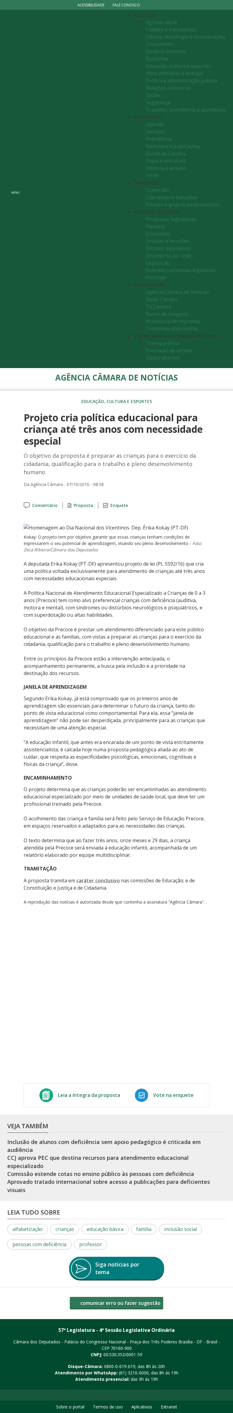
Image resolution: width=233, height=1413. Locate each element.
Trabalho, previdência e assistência (186, 109)
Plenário (155, 226)
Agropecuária (161, 22)
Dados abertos (163, 357)
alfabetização (27, 1229)
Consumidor (160, 44)
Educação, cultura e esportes (178, 66)
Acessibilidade (90, 4)
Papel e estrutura (166, 160)
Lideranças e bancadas (171, 197)
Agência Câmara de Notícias (177, 292)
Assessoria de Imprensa (173, 321)
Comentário (45, 505)
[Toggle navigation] (72, 188)
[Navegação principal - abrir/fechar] (15, 189)
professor (90, 1244)
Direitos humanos (166, 51)
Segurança (158, 102)
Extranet (169, 1407)
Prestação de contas (169, 350)
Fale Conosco (126, 4)
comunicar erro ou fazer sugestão (119, 1303)
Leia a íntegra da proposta (89, 1095)
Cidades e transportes (171, 29)
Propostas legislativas (171, 219)
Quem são (157, 190)
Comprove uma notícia (171, 328)
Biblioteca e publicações (173, 146)
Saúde (153, 95)
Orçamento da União (169, 255)
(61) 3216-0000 (134, 1373)
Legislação (158, 263)
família (143, 1229)
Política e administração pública (181, 80)
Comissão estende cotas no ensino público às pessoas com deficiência (100, 1173)
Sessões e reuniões (168, 241)
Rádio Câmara (161, 299)
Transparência (162, 343)
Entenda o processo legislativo (180, 270)
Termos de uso (108, 1407)
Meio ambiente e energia (174, 73)
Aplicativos (141, 1407)
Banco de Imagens (167, 314)
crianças (65, 1229)
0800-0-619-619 (119, 1366)
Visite (152, 175)
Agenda (154, 124)
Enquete (119, 505)
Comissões (158, 233)
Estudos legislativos (168, 248)
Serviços (155, 131)
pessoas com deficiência (39, 1244)
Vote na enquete (173, 1095)
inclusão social (180, 1229)
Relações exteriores (168, 87)
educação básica (105, 1229)
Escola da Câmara (166, 153)
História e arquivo (166, 168)
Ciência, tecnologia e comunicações (185, 36)
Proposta (83, 505)
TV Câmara (158, 306)
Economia (157, 58)
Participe (156, 277)
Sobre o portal (70, 1407)
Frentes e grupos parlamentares (183, 204)
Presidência (159, 139)
